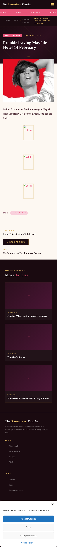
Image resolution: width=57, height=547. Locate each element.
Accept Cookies (28, 519)
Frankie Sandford (19, 213)
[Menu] (52, 4)
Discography (14, 446)
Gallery (12, 480)
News (16, 21)
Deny (28, 527)
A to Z (11, 462)
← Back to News (16, 242)
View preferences (28, 535)
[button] (52, 504)
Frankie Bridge (26, 21)
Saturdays (16, 4)
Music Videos (14, 451)
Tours (11, 485)
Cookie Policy (27, 543)
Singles (12, 457)
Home (7, 21)
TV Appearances (15, 490)
